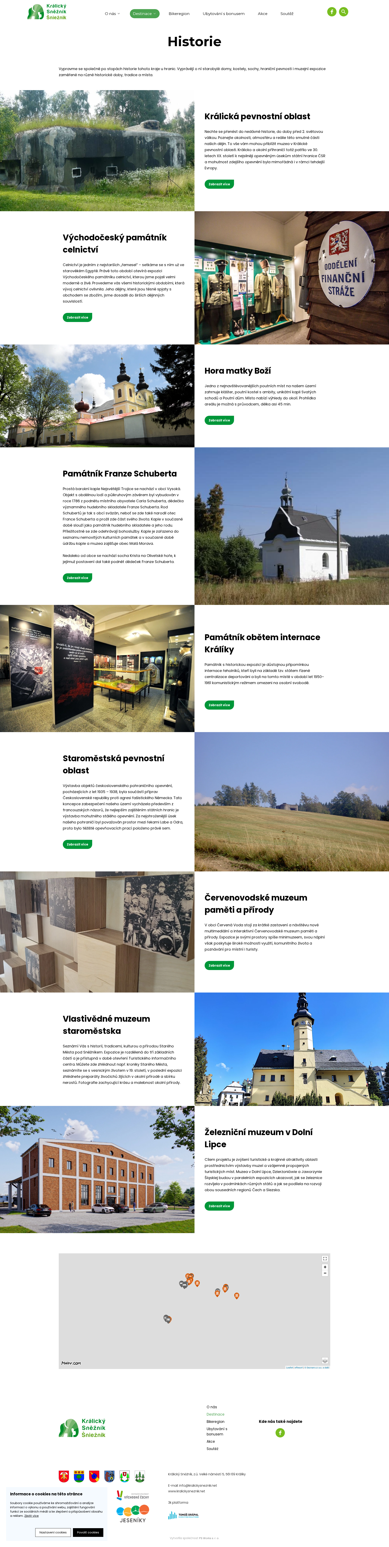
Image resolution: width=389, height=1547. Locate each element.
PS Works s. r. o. (209, 1538)
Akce (262, 13)
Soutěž (287, 13)
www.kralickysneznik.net (186, 1491)
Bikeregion (179, 13)
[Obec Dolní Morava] (79, 1477)
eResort (299, 1367)
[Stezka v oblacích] (217, 1293)
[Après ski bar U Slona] (168, 1320)
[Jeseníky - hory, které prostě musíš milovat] (132, 1513)
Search (343, 11)
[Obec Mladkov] (140, 1477)
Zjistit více (31, 1516)
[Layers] (325, 1360)
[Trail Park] (225, 1289)
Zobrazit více (219, 184)
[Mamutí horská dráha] (197, 1283)
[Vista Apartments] (181, 1284)
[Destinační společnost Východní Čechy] (132, 1495)
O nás (110, 13)
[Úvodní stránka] (49, 11)
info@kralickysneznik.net (198, 1485)
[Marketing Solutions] (183, 1518)
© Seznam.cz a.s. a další (317, 1367)
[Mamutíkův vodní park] (188, 1282)
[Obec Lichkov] (125, 1477)
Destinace (142, 13)
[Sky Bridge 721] (236, 1296)
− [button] (325, 1273)
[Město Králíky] (64, 1477)
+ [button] (325, 1267)
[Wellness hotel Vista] (184, 1285)
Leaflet (289, 1367)
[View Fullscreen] (325, 1259)
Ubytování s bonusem (224, 13)
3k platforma (178, 1502)
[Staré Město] (109, 1477)
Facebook (332, 11)
